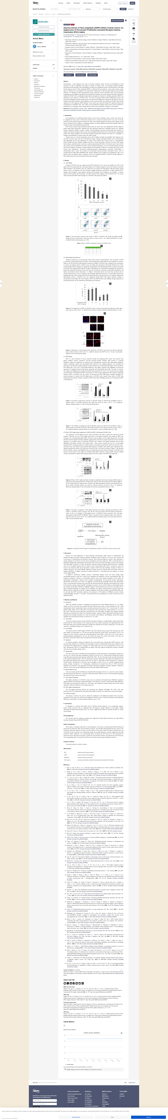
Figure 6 (113, 438)
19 (87, 152)
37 (120, 586)
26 (71, 564)
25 (109, 369)
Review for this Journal (43, 30)
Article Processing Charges (74, 1094)
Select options (37, 1100)
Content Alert (132, 1082)
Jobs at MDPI (71, 1102)
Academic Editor (38, 42)
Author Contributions (39, 91)
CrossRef (90, 769)
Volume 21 (47, 14)
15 (64, 147)
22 (95, 359)
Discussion (36, 84)
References (37, 97)
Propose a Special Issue (44, 34)
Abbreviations (37, 95)
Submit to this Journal (44, 27)
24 (100, 360)
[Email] (65, 984)
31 (73, 571)
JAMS (103, 1106)
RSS (125, 1082)
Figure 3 (119, 275)
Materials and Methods (39, 86)
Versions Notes (92, 75)
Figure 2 (66, 263)
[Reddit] (80, 984)
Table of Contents (38, 76)
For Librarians (88, 1100)
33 (97, 581)
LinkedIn (122, 1094)
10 (98, 132)
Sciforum (104, 1094)
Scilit (103, 1100)
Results (36, 82)
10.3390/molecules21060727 (64, 14)
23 (98, 360)
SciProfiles (105, 1102)
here (91, 1067)
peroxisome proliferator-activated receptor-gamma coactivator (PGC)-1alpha (84, 110)
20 (118, 152)
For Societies (88, 1104)
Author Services (87, 3)
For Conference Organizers (91, 1106)
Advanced (130, 9)
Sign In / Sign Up (123, 3)
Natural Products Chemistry (89, 71)
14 (122, 144)
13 (120, 144)
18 (103, 147)
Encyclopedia (105, 1104)
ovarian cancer (83, 108)
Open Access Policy (73, 1098)
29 (84, 569)
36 (76, 586)
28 (77, 567)
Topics (68, 3)
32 (119, 576)
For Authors (88, 1094)
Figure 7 (113, 448)
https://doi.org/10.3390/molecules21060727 (89, 66)
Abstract (36, 79)
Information (77, 3)
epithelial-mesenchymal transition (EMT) (99, 108)
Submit (132, 3)
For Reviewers (88, 1096)
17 (102, 147)
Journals (60, 3)
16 (92, 147)
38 (64, 590)
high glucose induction (116, 108)
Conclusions (37, 88)
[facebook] (74, 984)
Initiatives (98, 3)
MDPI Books (105, 1096)
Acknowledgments (38, 90)
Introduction (37, 80)
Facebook (122, 1096)
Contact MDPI (71, 1100)
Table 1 (105, 175)
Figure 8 (114, 453)
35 (89, 583)
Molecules (41, 14)
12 (118, 142)
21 (93, 359)
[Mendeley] (83, 984)
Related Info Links (38, 52)
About (106, 3)
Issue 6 (53, 14)
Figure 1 (91, 167)
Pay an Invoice (71, 1096)
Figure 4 (91, 372)
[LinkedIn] (71, 984)
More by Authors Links (39, 56)
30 (71, 571)
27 (104, 566)
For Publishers (88, 1102)
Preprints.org (105, 1098)
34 (114, 581)
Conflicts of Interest (38, 93)
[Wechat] (77, 984)
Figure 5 (70, 379)
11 (102, 140)
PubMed (96, 769)
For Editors (87, 1098)
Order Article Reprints (117, 20)
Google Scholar (83, 769)
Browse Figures (81, 75)
